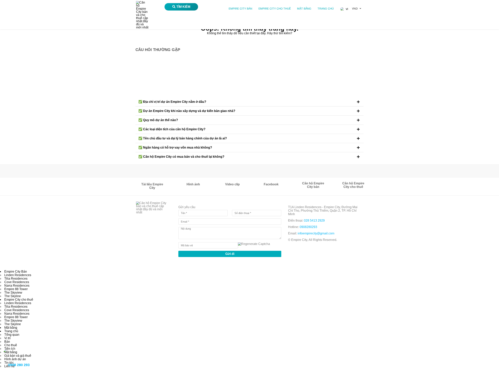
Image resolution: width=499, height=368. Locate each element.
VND (355, 8)
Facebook (271, 184)
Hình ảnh (193, 184)
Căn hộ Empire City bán (313, 185)
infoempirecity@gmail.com (316, 233)
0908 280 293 (19, 365)
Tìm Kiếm (183, 6)
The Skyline (12, 296)
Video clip (232, 184)
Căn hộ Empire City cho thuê (353, 185)
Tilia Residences (15, 278)
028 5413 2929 (314, 220)
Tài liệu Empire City (152, 186)
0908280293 (308, 227)
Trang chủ (326, 8)
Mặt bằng (304, 8)
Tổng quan (11, 334)
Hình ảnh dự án (15, 359)
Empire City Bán (240, 8)
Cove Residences (16, 282)
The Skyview (13, 292)
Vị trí (7, 338)
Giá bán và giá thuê (17, 355)
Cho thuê (10, 345)
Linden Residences (17, 275)
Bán (7, 341)
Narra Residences (16, 285)
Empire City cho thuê (274, 8)
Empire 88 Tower (16, 289)
